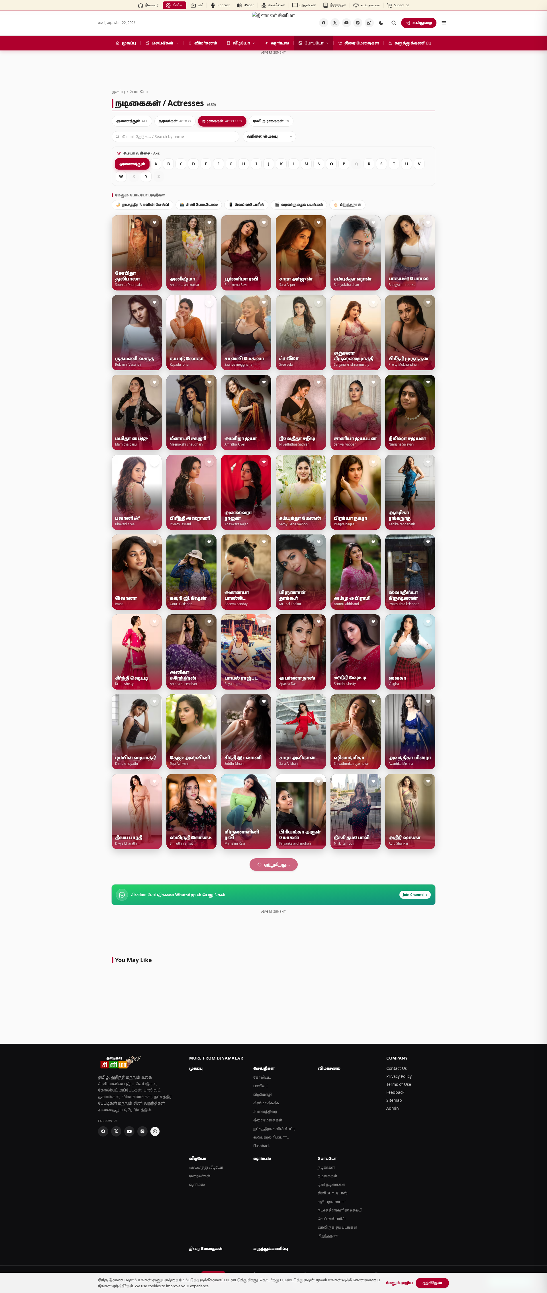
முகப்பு (118, 91)
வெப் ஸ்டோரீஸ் (246, 204)
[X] (335, 22)
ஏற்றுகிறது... (277, 1024)
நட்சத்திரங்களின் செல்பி (142, 204)
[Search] (394, 23)
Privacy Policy (399, 1236)
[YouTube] (346, 22)
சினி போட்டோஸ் (199, 204)
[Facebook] (323, 22)
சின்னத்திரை (265, 1271)
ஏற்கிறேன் (432, 1282)
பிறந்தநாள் (347, 204)
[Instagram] (357, 22)
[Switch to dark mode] (381, 23)
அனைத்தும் (132, 163)
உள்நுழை (422, 22)
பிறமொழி (262, 1254)
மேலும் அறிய (399, 1282)
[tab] (132, 121)
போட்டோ (139, 91)
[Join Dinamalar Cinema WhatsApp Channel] (369, 22)
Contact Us (396, 1228)
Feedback (395, 1252)
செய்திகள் (264, 1228)
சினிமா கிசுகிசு (266, 1262)
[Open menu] (444, 23)
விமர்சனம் (329, 1228)
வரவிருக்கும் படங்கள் (299, 204)
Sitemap (394, 1259)
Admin (392, 1267)
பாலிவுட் (260, 1245)
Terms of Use (398, 1244)
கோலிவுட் (262, 1237)
